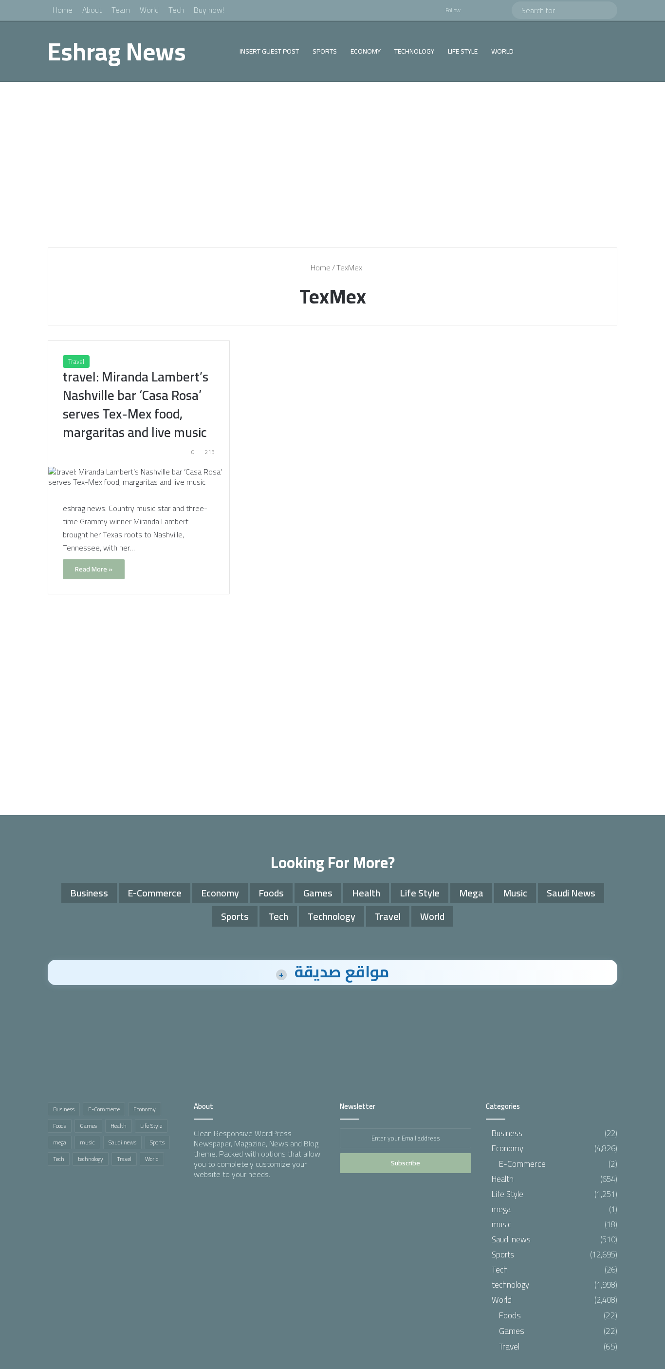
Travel (76, 361)
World (149, 9)
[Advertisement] (332, 164)
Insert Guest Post (269, 51)
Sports (325, 51)
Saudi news (571, 893)
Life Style (463, 51)
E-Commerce (155, 893)
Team (120, 9)
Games (317, 893)
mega (471, 893)
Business (89, 893)
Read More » (93, 569)
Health (366, 893)
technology (414, 51)
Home (63, 9)
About (92, 9)
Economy (366, 51)
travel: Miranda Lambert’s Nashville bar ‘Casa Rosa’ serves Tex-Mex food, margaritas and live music (135, 404)
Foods (271, 893)
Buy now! (209, 9)
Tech (176, 9)
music (515, 893)
